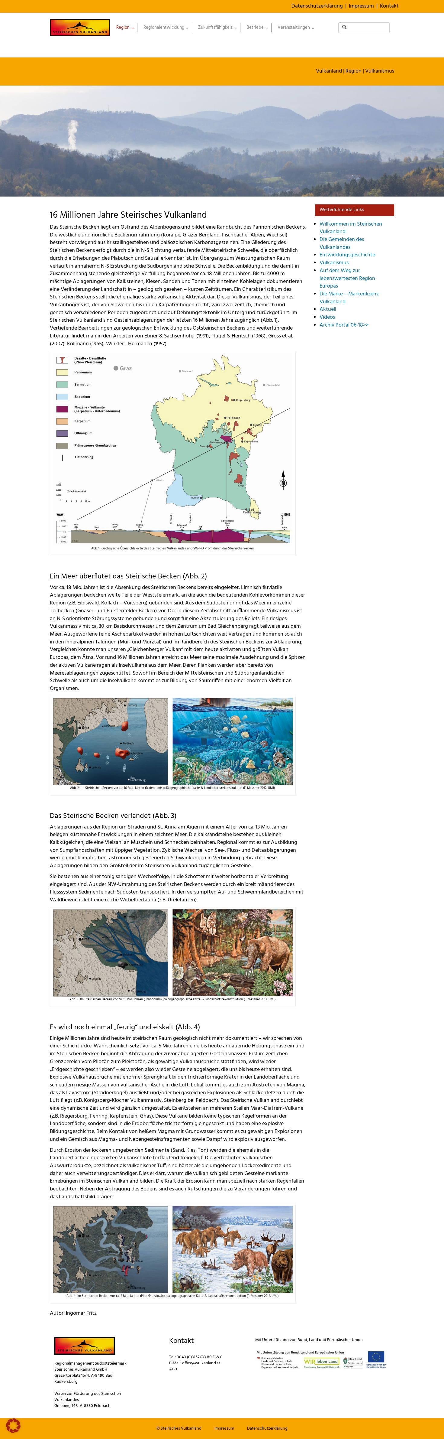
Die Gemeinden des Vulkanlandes (342, 243)
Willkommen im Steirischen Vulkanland (351, 228)
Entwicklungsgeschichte (347, 255)
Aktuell (328, 309)
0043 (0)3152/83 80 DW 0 (200, 1357)
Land (313, 1339)
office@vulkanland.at (201, 1363)
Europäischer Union (345, 1339)
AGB (173, 1369)
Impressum (361, 6)
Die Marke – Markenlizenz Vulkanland (349, 298)
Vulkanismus (379, 71)
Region (354, 71)
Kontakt (389, 6)
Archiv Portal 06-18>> (344, 325)
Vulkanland (329, 71)
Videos (327, 317)
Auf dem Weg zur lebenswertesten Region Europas (347, 278)
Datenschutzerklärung (317, 6)
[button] (13, 1425)
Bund (302, 1339)
